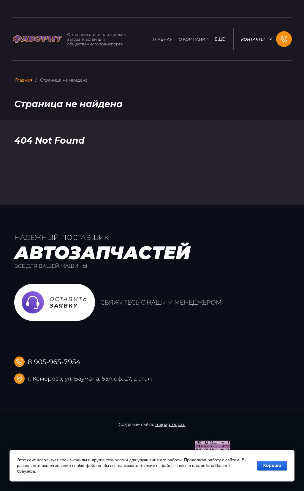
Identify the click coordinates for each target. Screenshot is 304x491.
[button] (284, 39)
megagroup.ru (170, 424)
